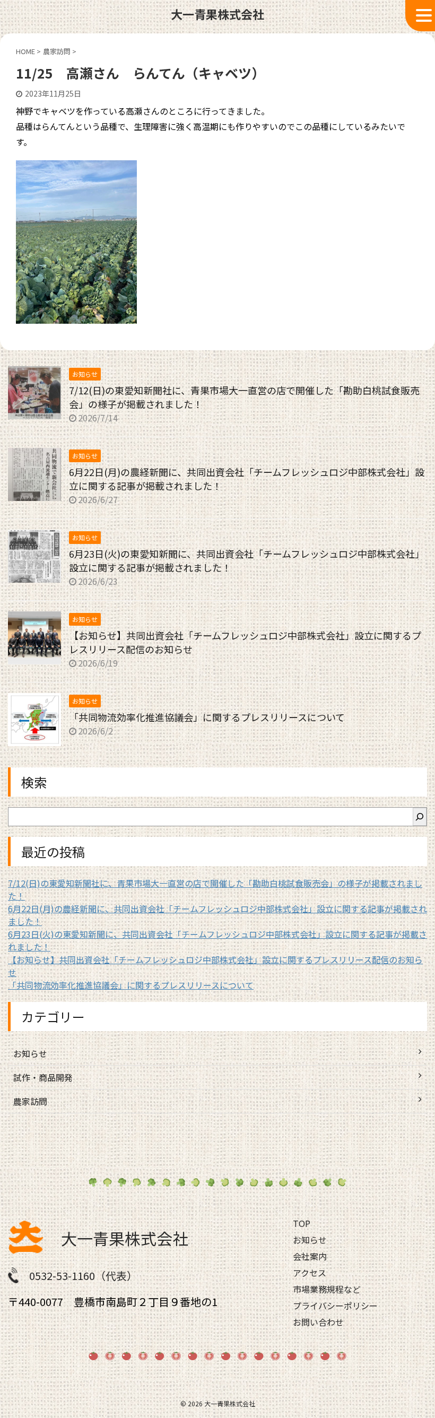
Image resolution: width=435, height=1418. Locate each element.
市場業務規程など (327, 1289)
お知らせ (30, 1053)
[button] (420, 15)
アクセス (309, 1272)
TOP (301, 1223)
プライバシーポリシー (335, 1305)
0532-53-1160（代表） (83, 1275)
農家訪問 (30, 1101)
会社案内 (310, 1256)
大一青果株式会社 (124, 1238)
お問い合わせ (318, 1322)
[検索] (420, 817)
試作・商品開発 (43, 1077)
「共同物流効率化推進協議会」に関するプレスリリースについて (207, 717)
